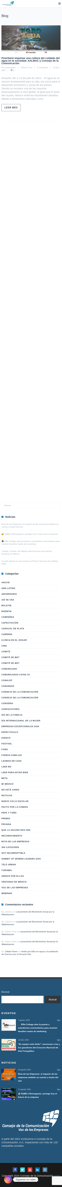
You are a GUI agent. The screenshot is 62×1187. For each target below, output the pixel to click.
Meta (4, 778)
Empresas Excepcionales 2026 (20, 726)
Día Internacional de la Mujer (20, 720)
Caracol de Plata (12, 628)
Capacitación (9, 623)
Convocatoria (10, 709)
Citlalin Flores (11, 951)
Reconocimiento (11, 836)
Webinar (6, 893)
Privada (6, 824)
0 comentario (42, 67)
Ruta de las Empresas (15, 841)
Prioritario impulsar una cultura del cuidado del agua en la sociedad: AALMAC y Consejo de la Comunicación (30, 61)
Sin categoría (10, 847)
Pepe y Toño (9, 813)
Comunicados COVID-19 (15, 674)
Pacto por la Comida (14, 807)
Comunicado (9, 669)
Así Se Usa (7, 600)
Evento (6, 738)
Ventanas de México (14, 882)
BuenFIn (6, 611)
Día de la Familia (11, 715)
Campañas (7, 617)
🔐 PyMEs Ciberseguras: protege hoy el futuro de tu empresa (29, 534)
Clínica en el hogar (14, 640)
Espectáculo (9, 732)
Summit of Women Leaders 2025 (21, 859)
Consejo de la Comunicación (19, 692)
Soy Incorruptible (13, 853)
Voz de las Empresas (14, 887)
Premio (5, 818)
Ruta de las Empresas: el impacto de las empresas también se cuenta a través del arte (38, 1077)
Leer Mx (6, 767)
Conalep (6, 680)
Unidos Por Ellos (12, 876)
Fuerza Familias (11, 755)
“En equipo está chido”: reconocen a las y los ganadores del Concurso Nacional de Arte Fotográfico (39, 1047)
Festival (6, 744)
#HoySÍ (24, 67)
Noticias (6, 795)
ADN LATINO (8, 588)
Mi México (7, 784)
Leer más (11, 107)
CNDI (4, 646)
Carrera (6, 634)
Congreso (7, 686)
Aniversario (9, 594)
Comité (5, 651)
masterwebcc (10, 67)
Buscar (5, 991)
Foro (30, 67)
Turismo (6, 870)
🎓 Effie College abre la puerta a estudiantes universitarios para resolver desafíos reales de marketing (37, 1027)
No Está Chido (10, 790)
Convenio (7, 703)
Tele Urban (8, 864)
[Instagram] (8, 1179)
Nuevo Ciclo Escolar (15, 801)
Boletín (6, 605)
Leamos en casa (11, 761)
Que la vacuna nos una (16, 830)
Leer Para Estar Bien (14, 772)
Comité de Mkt (10, 657)
